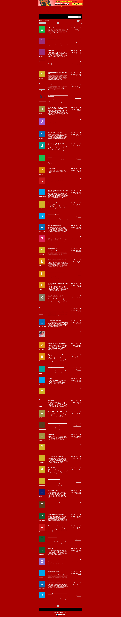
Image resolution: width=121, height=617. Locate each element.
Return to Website (43, 15)
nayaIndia (79, 181)
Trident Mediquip (78, 505)
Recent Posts (42, 16)
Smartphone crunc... (78, 193)
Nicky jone (79, 135)
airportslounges (78, 251)
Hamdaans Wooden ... (77, 426)
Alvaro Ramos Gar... (78, 528)
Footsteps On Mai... (78, 437)
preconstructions (78, 459)
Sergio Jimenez (78, 551)
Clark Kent (79, 403)
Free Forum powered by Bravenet (60, 612)
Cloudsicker (79, 171)
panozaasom (79, 42)
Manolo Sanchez (78, 517)
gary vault (79, 146)
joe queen (79, 110)
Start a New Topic (43, 23)
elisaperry (79, 30)
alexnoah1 (79, 217)
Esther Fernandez (78, 540)
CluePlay (79, 159)
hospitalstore (79, 87)
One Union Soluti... (78, 98)
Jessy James (79, 64)
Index (48, 15)
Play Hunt (79, 370)
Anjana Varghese (78, 228)
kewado (80, 298)
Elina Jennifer (79, 357)
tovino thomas (78, 205)
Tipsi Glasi (79, 311)
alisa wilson (79, 414)
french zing (79, 493)
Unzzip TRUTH (78, 381)
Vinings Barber (78, 346)
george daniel (79, 562)
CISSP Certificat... (78, 323)
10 (77, 23)
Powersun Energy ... (78, 239)
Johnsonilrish (79, 596)
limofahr (79, 262)
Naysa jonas (79, 75)
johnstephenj (79, 122)
